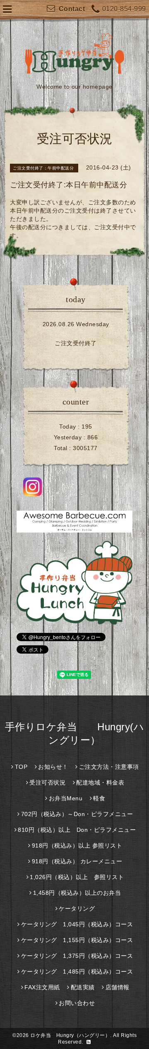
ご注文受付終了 (76, 343)
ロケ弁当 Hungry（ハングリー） (70, 1035)
